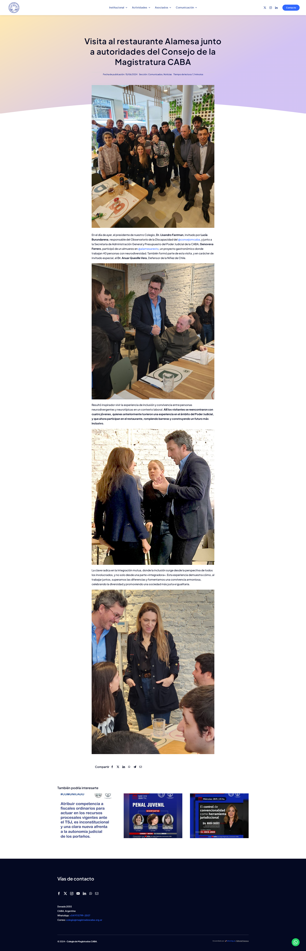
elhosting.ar (231, 941)
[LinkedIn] (124, 767)
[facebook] (59, 893)
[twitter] (265, 7)
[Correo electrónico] (140, 767)
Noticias (168, 74)
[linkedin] (276, 7)
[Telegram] (135, 767)
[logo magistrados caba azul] (14, 3)
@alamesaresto (148, 248)
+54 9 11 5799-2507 (80, 915)
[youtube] (78, 893)
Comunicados (155, 74)
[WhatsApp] (129, 767)
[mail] (96, 893)
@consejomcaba (189, 239)
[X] (118, 767)
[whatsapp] (90, 893)
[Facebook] (112, 767)
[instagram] (270, 7)
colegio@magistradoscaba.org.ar (84, 919)
